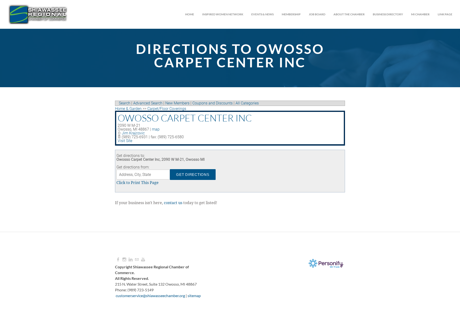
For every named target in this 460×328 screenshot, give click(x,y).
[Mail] (137, 259)
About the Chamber (349, 14)
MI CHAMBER (420, 14)
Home (189, 14)
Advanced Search (147, 103)
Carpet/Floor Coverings (166, 108)
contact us (173, 203)
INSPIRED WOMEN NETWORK (222, 14)
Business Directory (388, 14)
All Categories (247, 103)
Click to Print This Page (137, 183)
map (156, 129)
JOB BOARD (317, 14)
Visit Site (125, 140)
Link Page (445, 14)
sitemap (194, 295)
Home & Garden (128, 108)
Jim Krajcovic (133, 133)
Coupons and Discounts (212, 103)
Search (124, 103)
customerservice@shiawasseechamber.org (150, 295)
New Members (177, 103)
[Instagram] (124, 259)
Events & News (262, 14)
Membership (291, 14)
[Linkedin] (130, 259)
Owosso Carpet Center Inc (185, 118)
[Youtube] (143, 259)
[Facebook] (118, 259)
